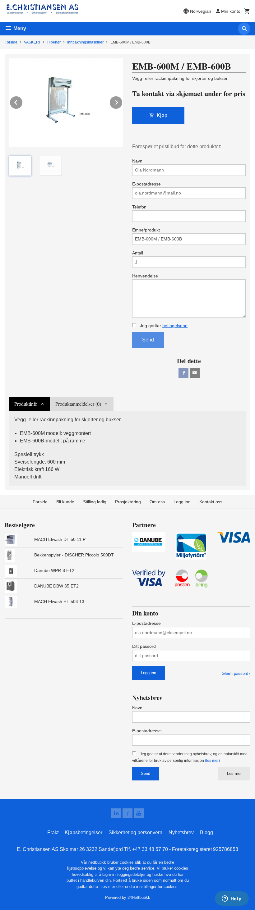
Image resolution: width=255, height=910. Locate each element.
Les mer (234, 773)
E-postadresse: (147, 730)
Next (122, 101)
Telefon (139, 206)
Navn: (138, 707)
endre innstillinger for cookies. (152, 886)
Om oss (157, 501)
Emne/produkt (146, 229)
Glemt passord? (236, 673)
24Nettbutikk (139, 897)
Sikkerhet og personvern (135, 832)
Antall (137, 252)
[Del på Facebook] (183, 373)
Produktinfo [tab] (25, 403)
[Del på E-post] (195, 373)
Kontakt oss (210, 501)
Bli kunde (65, 501)
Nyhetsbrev (181, 832)
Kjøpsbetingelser (83, 832)
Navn (137, 160)
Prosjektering (128, 501)
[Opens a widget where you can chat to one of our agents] (232, 899)
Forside (11, 42)
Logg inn (182, 501)
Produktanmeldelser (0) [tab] (78, 403)
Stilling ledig (94, 501)
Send (148, 339)
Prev (22, 101)
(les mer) (212, 760)
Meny (19, 28)
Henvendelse (145, 275)
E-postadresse (146, 183)
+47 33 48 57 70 (150, 849)
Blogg (206, 832)
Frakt (52, 832)
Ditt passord (144, 646)
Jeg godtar (163, 325)
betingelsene (175, 325)
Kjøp (162, 115)
